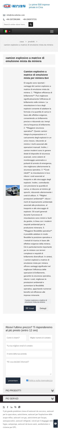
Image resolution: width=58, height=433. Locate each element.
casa (22, 41)
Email (30, 308)
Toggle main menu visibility (52, 31)
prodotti (31, 41)
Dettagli (43, 308)
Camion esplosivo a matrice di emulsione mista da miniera (36, 301)
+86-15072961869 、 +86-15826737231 (21, 19)
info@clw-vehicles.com (16, 15)
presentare (13, 381)
